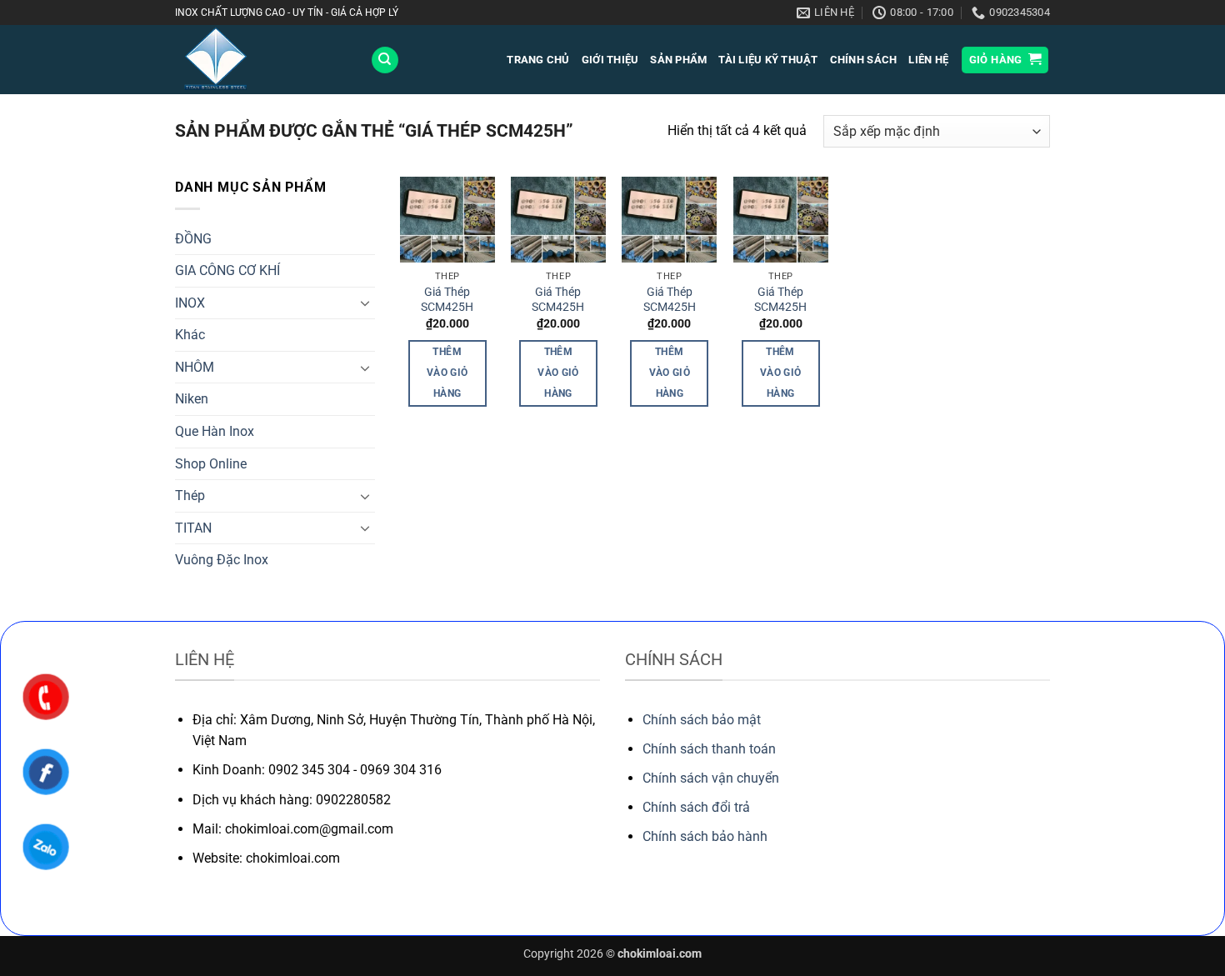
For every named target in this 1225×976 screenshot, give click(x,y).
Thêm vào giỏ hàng (447, 372)
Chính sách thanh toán (709, 749)
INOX (190, 303)
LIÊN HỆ (928, 59)
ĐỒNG (193, 239)
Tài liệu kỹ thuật (768, 59)
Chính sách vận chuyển (710, 778)
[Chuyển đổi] (365, 303)
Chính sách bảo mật (701, 720)
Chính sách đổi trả (696, 807)
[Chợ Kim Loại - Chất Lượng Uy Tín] (260, 59)
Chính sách (864, 59)
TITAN (193, 528)
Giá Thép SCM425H (447, 300)
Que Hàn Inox (214, 431)
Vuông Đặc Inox (221, 560)
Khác (190, 335)
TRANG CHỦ (538, 59)
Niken (191, 399)
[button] (1005, 60)
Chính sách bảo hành (705, 836)
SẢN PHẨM (678, 59)
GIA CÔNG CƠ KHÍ (227, 270)
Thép (190, 495)
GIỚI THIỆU (610, 59)
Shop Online (211, 464)
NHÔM (194, 367)
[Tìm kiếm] (385, 60)
